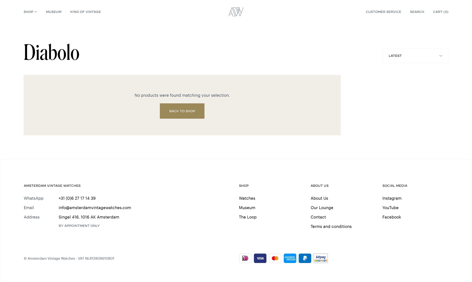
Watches (247, 198)
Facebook (391, 216)
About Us (319, 198)
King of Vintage (85, 11)
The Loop (248, 216)
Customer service (383, 11)
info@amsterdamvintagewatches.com (95, 207)
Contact (318, 216)
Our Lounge (322, 207)
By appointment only (79, 225)
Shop (28, 11)
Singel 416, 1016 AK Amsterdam (89, 216)
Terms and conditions (331, 226)
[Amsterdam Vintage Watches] (236, 11)
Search (417, 11)
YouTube (390, 207)
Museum (53, 11)
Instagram (392, 198)
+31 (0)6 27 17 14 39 (77, 198)
